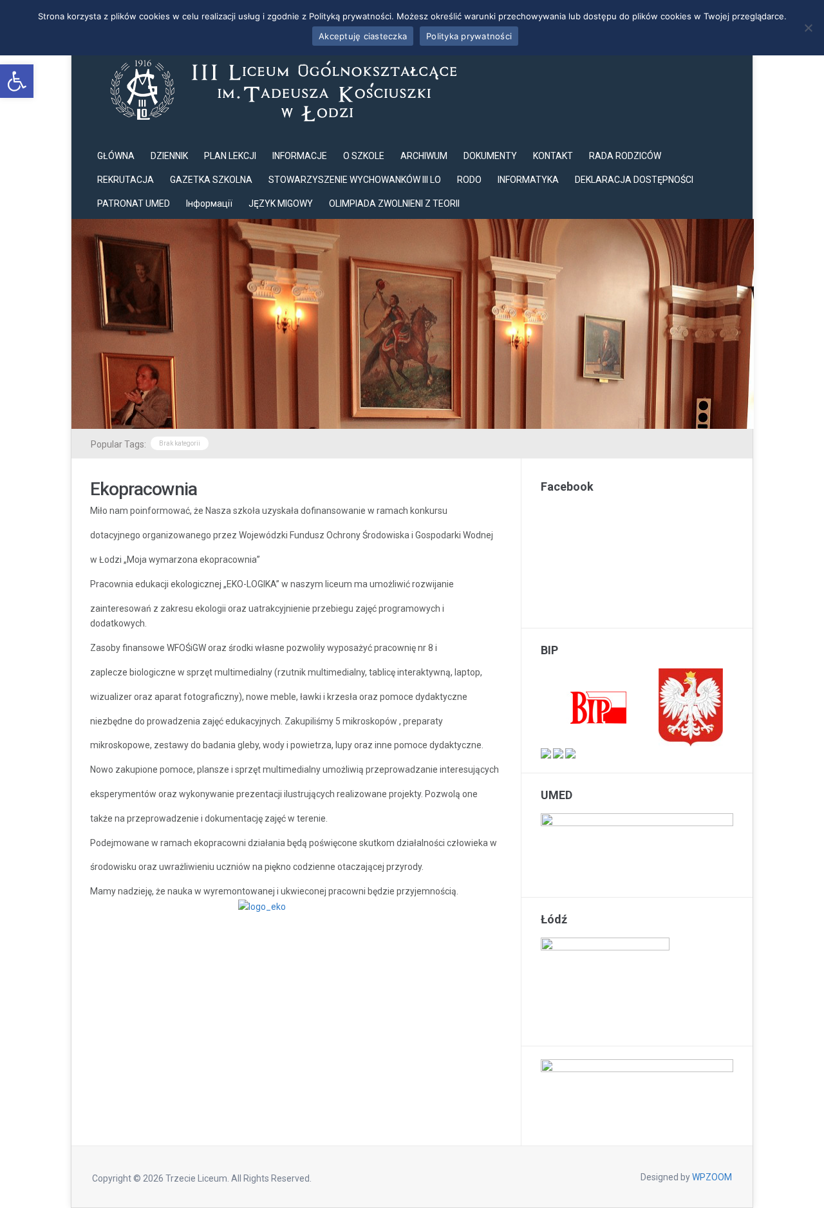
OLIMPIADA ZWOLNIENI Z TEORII (394, 203)
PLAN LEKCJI (230, 156)
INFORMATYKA (528, 180)
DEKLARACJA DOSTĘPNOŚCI (634, 180)
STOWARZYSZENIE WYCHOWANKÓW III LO (354, 180)
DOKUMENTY (490, 156)
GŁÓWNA (116, 156)
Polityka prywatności (469, 36)
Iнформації (209, 203)
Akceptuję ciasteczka (363, 36)
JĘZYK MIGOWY (280, 203)
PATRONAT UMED (133, 203)
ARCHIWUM (423, 156)
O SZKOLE (363, 156)
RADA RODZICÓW (625, 156)
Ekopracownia (143, 489)
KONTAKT (553, 156)
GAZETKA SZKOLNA (211, 180)
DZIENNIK (169, 156)
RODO (469, 180)
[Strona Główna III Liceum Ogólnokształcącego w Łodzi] (281, 89)
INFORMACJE (299, 156)
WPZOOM (712, 1177)
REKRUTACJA (125, 180)
